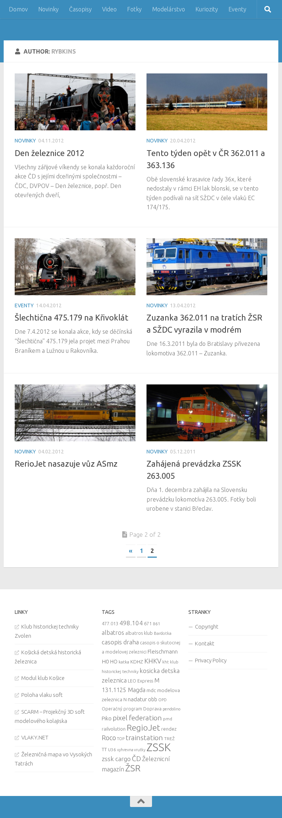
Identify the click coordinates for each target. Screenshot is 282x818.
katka (124, 661)
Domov (18, 9)
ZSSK (159, 747)
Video (109, 9)
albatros (113, 632)
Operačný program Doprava (132, 708)
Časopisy (80, 9)
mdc (151, 690)
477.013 (110, 623)
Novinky (48, 9)
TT (104, 749)
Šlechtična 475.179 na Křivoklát (71, 317)
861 (156, 623)
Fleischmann (163, 651)
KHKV (152, 661)
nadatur (137, 699)
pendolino (171, 709)
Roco (109, 738)
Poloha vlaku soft (42, 695)
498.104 (131, 622)
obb (152, 699)
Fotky (134, 9)
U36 (112, 749)
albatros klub (139, 633)
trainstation (144, 738)
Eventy (237, 9)
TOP (120, 738)
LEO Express (140, 680)
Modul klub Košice (43, 678)
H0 (105, 661)
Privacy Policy (211, 660)
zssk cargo (116, 758)
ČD (136, 758)
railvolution (114, 728)
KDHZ (136, 662)
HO (114, 662)
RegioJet (143, 727)
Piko (107, 718)
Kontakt (204, 643)
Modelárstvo (168, 9)
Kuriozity (206, 9)
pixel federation (137, 718)
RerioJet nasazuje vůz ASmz (66, 463)
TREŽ (169, 738)
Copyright (206, 626)
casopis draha (120, 641)
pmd (167, 718)
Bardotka (162, 633)
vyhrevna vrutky (131, 750)
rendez (169, 728)
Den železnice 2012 (49, 153)
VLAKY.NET (34, 737)
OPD (162, 700)
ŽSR (133, 768)
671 (148, 623)
